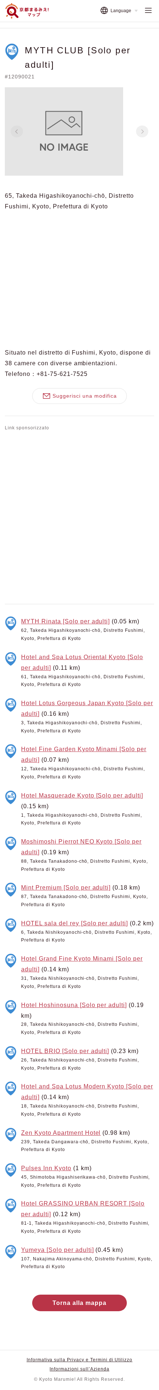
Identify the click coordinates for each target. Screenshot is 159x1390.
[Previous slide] (17, 131)
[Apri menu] (148, 10)
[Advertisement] (79, 516)
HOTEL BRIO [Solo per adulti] (65, 1051)
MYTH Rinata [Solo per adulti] (65, 621)
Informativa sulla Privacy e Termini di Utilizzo (79, 1359)
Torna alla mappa (79, 1302)
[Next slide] (142, 131)
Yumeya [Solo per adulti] (57, 1249)
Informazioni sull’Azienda (79, 1369)
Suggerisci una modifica (84, 396)
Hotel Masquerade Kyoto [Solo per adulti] (82, 795)
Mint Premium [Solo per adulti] (66, 887)
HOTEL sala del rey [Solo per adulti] (74, 923)
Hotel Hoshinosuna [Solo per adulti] (74, 1005)
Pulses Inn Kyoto (46, 1168)
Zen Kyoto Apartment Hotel (61, 1132)
